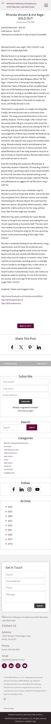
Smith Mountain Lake (11, 450)
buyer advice (8, 456)
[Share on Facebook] (12, 347)
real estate (7, 446)
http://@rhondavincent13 (12, 300)
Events (6, 459)
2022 (10, 525)
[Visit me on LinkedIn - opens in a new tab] (21, 489)
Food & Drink (8, 469)
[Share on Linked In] (39, 347)
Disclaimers (19, 721)
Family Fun (7, 466)
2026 (10, 506)
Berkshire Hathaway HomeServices (16, 443)
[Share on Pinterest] (30, 347)
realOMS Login (30, 721)
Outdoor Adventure (10, 453)
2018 (10, 543)
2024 (10, 516)
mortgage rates (9, 473)
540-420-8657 (14, 649)
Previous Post (11, 363)
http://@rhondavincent (11, 303)
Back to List (25, 326)
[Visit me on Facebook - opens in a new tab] (13, 489)
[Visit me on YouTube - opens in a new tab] (37, 489)
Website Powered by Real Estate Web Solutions (25, 714)
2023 (10, 520)
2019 (10, 539)
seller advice (8, 463)
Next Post (42, 363)
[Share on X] (21, 347)
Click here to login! (25, 410)
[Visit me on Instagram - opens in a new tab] (29, 489)
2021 (10, 530)
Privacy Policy (9, 708)
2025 (10, 511)
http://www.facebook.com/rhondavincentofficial (21, 296)
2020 (10, 534)
